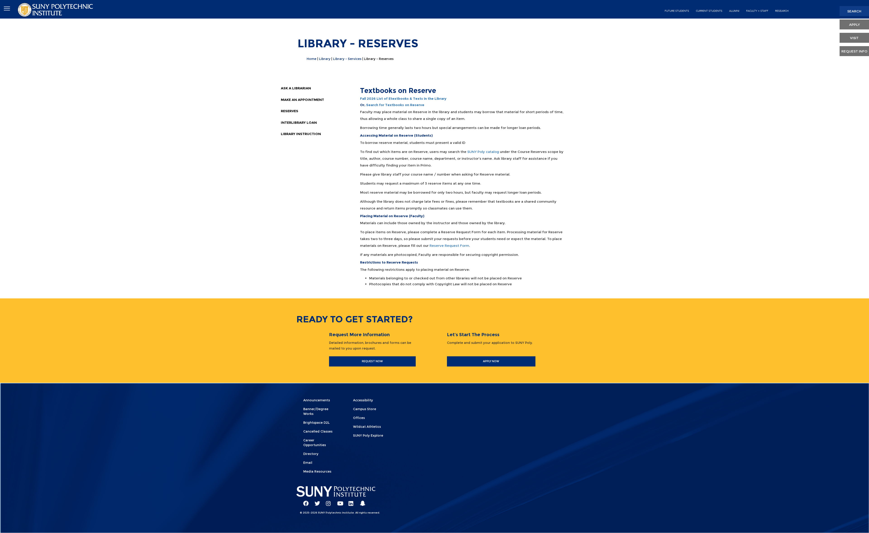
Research (782, 10)
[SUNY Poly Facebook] (304, 501)
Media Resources (317, 471)
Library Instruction (301, 134)
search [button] (854, 11)
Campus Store (364, 409)
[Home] (56, 9)
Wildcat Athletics (367, 427)
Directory (310, 454)
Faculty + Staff (757, 10)
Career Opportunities (314, 442)
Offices (359, 418)
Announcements (316, 400)
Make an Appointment (302, 100)
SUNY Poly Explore (368, 435)
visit (854, 38)
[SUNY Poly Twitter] (315, 501)
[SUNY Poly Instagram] (327, 501)
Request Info (854, 51)
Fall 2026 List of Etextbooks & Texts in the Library (403, 98)
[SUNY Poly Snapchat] (360, 501)
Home (311, 59)
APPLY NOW (491, 361)
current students (709, 10)
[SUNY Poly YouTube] (338, 501)
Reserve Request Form (449, 245)
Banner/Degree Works (315, 411)
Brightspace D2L (316, 423)
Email (307, 463)
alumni (734, 10)
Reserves (289, 111)
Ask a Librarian (296, 88)
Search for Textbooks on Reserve (395, 105)
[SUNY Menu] (7, 8)
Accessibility (363, 400)
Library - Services (347, 59)
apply (854, 24)
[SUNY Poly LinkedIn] (349, 501)
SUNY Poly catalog (483, 152)
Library (324, 59)
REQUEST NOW (372, 361)
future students (677, 10)
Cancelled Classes (317, 431)
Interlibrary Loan (299, 122)
